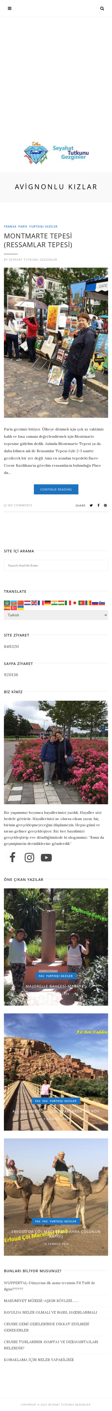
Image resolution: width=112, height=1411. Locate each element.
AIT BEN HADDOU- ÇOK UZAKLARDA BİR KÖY (56, 1111)
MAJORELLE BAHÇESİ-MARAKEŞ (56, 986)
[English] (34, 602)
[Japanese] (75, 602)
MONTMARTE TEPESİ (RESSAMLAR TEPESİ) (38, 240)
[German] (48, 602)
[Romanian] (88, 602)
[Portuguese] (81, 602)
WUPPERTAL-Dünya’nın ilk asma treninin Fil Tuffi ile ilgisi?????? (49, 1286)
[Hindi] (54, 602)
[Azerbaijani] (14, 602)
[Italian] (68, 602)
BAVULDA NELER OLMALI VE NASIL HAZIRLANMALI (50, 1312)
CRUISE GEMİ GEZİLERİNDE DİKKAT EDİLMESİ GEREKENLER (46, 1327)
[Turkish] (14, 607)
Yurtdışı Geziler (43, 226)
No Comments (19, 505)
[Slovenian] (102, 602)
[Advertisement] (56, 83)
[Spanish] (7, 607)
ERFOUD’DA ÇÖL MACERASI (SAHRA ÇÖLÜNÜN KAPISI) (56, 1234)
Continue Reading (56, 489)
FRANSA (10, 226)
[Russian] (95, 602)
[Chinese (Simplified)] (20, 602)
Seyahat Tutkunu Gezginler (33, 259)
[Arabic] (7, 602)
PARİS (22, 226)
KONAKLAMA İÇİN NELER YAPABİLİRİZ (39, 1359)
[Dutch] (27, 602)
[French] (41, 602)
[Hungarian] (61, 602)
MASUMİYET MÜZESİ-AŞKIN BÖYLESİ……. (41, 1300)
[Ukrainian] (20, 607)
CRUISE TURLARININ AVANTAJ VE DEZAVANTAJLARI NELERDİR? (51, 1345)
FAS (41, 976)
